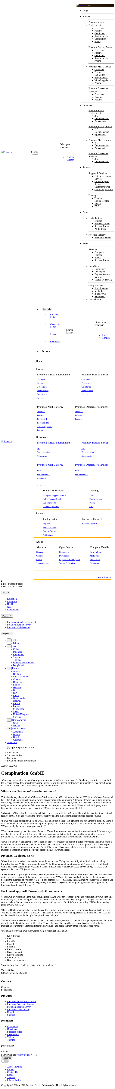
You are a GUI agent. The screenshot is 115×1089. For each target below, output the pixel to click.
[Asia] (9, 646)
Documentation (101, 118)
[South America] (9, 728)
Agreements (100, 121)
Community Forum (103, 189)
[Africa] (9, 640)
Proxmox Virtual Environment (96, 111)
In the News (100, 293)
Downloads (88, 105)
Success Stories (101, 226)
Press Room (13, 1034)
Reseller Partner (101, 223)
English (70, 157)
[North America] (9, 720)
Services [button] (40, 485)
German (70, 160)
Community (100, 269)
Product (6, 616)
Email (5, 1051)
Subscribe (6, 1058)
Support (53, 334)
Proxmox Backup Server (100, 126)
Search (34, 151)
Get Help (47, 309)
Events (97, 257)
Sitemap (11, 1077)
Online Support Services (101, 182)
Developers (99, 271)
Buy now (46, 351)
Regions (6, 634)
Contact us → (95, 299)
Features (98, 30)
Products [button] (40, 369)
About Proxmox (14, 1066)
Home (85, 10)
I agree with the (16, 1054)
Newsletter (99, 296)
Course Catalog (101, 201)
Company (99, 252)
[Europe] (9, 668)
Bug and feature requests (102, 275)
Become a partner (102, 237)
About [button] (39, 541)
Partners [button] (40, 513)
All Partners (100, 229)
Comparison (100, 38)
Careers (98, 255)
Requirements (101, 36)
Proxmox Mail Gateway (99, 140)
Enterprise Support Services (54, 495)
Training (98, 198)
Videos (97, 203)
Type (4, 593)
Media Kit (99, 291)
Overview (99, 28)
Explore (98, 221)
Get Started (99, 33)
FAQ (96, 206)
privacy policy (23, 1054)
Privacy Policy (14, 1080)
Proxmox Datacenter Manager (91, 464)
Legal (10, 1074)
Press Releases (101, 288)
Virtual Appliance (102, 80)
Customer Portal (102, 187)
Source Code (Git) (103, 279)
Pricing (97, 41)
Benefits (98, 97)
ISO (96, 115)
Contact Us (55, 341)
